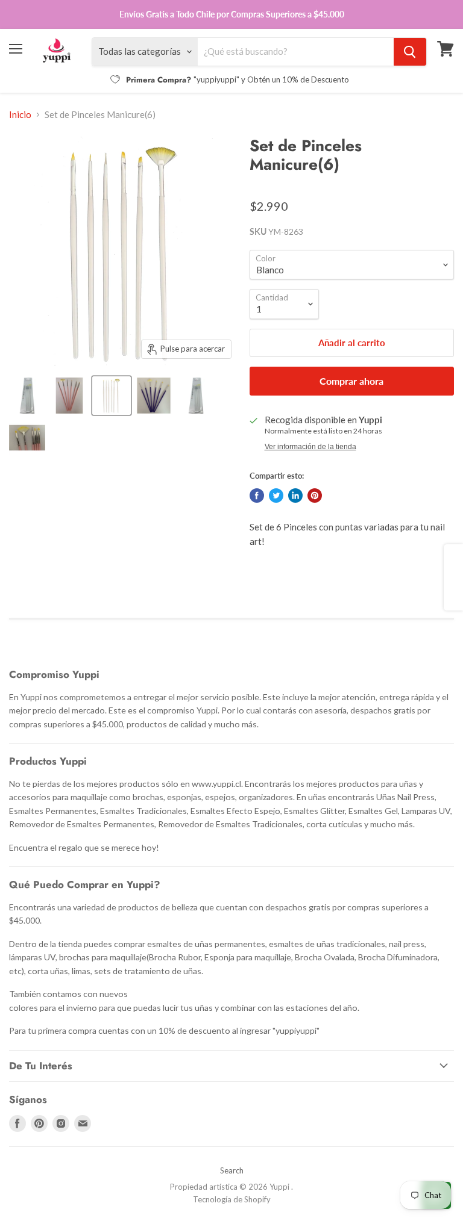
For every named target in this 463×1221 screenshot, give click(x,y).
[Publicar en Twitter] (276, 495)
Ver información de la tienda (310, 447)
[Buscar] (410, 52)
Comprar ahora (351, 381)
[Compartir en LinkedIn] (295, 495)
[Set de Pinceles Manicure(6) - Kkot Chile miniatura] (27, 395)
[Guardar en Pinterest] (314, 495)
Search (232, 1170)
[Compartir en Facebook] (257, 495)
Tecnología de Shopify (232, 1199)
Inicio (20, 115)
